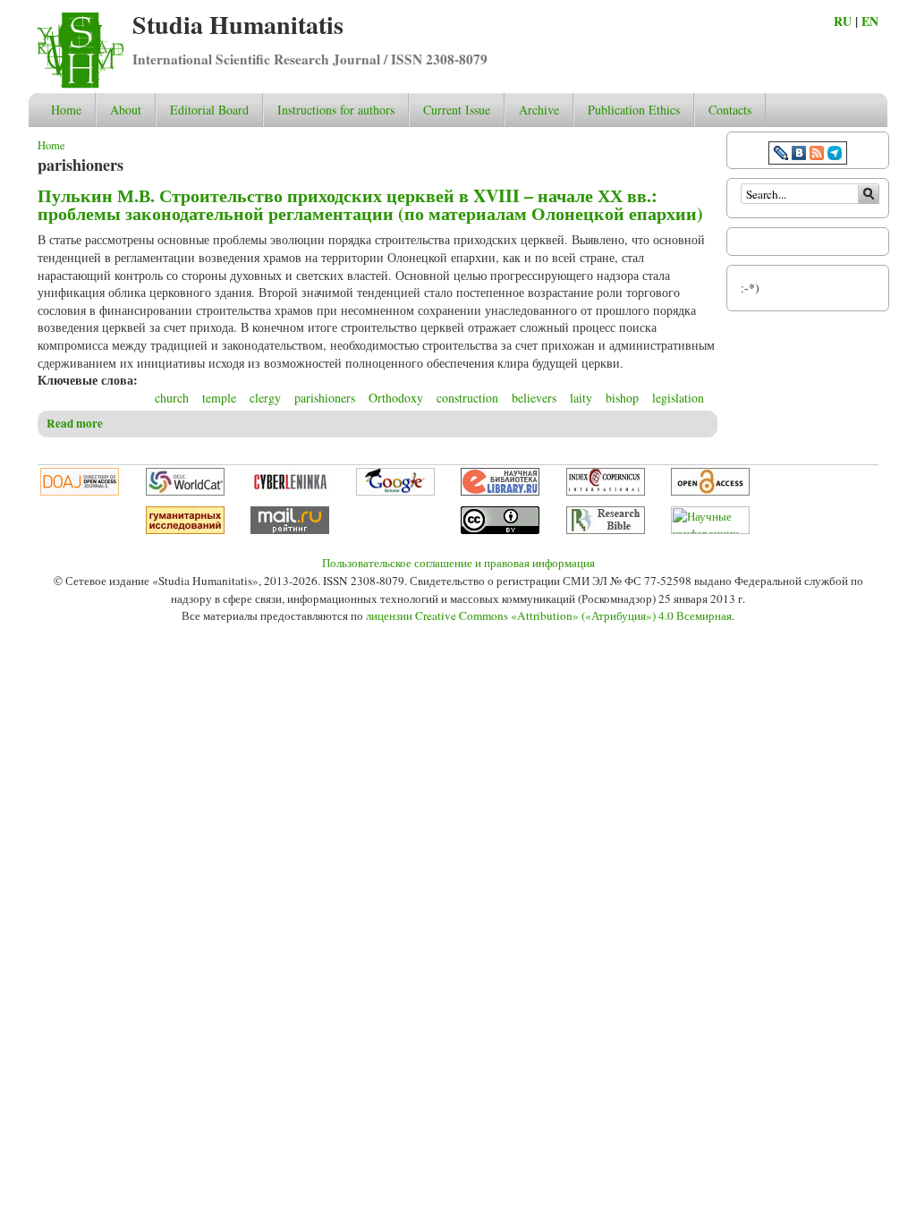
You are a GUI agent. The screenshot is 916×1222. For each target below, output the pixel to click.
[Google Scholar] (395, 491)
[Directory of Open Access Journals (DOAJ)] (79, 491)
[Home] (80, 83)
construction (467, 397)
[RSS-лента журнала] (817, 155)
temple (219, 397)
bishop (622, 397)
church (172, 397)
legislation (678, 397)
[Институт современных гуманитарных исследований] (185, 530)
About (125, 109)
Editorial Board (209, 109)
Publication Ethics (634, 109)
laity (581, 397)
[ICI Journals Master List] (605, 491)
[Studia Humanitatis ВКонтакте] (799, 155)
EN (869, 21)
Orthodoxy (396, 397)
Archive (539, 109)
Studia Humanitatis (238, 24)
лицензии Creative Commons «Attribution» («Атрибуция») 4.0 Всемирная (549, 615)
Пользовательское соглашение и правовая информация (458, 563)
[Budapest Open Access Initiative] (710, 491)
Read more (75, 423)
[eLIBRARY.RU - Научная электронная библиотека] (500, 491)
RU (843, 21)
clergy (265, 397)
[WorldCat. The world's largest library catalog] (185, 491)
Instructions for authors (335, 109)
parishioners (324, 397)
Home (66, 109)
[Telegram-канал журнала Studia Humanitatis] (834, 155)
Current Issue (456, 109)
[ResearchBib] (605, 530)
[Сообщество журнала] (783, 155)
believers (534, 397)
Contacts (729, 109)
